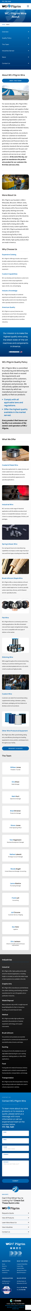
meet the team (15, 81)
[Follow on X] (14, 1248)
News (4, 57)
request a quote (16, 748)
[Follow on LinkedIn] (17, 1248)
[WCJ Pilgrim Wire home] (11, 6)
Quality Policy (6, 38)
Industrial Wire (20, 1268)
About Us (4, 1266)
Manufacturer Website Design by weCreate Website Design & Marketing (15, 1307)
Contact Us (6, 63)
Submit (15, 1181)
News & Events (5, 1270)
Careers (4, 1268)
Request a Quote (8, 1213)
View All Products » (21, 1272)
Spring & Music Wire (21, 1270)
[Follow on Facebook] (11, 1248)
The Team (5, 44)
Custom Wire (20, 1266)
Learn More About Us (9, 1222)
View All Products (8, 1218)
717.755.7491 (6, 1)
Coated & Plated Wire (22, 1264)
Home (3, 24)
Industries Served (8, 51)
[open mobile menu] (28, 6)
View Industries (7, 1227)
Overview (5, 32)
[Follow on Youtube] (20, 1248)
